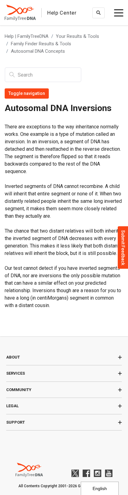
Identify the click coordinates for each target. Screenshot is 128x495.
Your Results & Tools (77, 36)
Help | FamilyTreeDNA (26, 36)
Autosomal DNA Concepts (38, 51)
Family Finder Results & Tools (41, 44)
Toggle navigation (26, 93)
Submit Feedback (123, 247)
